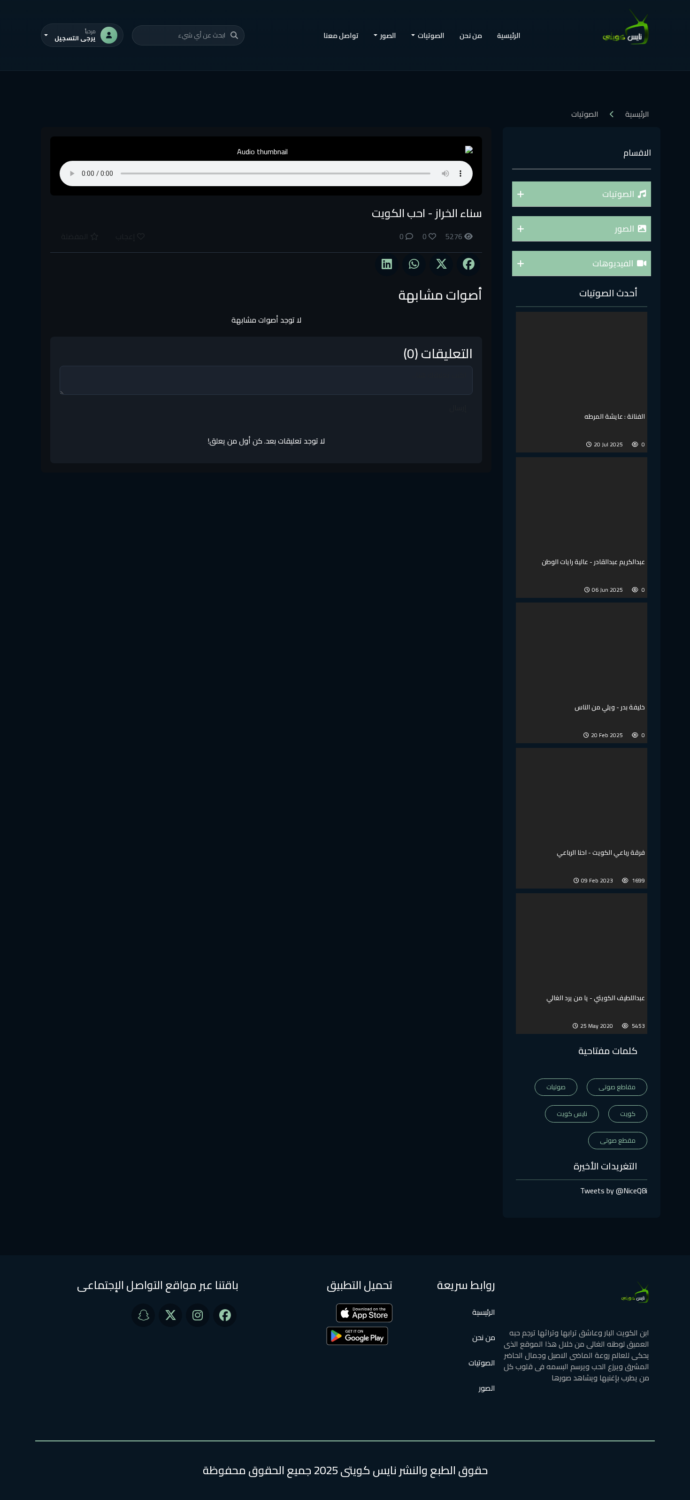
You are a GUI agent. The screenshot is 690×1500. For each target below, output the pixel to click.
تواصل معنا (341, 35)
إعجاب (126, 236)
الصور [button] (388, 35)
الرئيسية (509, 35)
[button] (581, 194)
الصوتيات (481, 1363)
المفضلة (75, 236)
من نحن (471, 35)
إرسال (458, 407)
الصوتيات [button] (431, 35)
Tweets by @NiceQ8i (613, 1190)
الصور (487, 1388)
